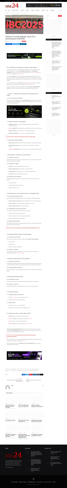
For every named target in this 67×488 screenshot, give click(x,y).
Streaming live (11, 149)
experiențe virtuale (29, 323)
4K (31, 142)
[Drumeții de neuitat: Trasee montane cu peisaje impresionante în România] (48, 62)
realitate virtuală (21, 73)
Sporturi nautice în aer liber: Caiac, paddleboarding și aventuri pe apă (56, 108)
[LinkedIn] (2, 56)
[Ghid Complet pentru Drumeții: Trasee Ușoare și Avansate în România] (48, 114)
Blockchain (11, 318)
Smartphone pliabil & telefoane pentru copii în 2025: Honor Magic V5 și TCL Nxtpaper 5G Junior (24, 436)
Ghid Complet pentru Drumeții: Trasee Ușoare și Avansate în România (56, 114)
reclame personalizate (20, 252)
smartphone (34, 72)
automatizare (25, 82)
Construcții (22, 10)
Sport (47, 10)
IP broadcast (13, 370)
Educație (27, 10)
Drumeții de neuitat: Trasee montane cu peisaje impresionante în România (56, 61)
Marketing (37, 10)
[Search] (61, 10)
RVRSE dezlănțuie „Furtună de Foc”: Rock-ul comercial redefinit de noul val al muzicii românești (57, 68)
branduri (23, 171)
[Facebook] (2, 51)
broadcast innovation (20, 369)
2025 (15, 71)
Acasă (9, 10)
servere (24, 130)
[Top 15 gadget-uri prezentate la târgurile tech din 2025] (37, 428)
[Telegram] (2, 61)
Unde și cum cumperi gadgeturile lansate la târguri (37, 406)
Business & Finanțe (15, 10)
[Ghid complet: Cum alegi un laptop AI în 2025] (24, 414)
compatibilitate (20, 133)
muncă (17, 305)
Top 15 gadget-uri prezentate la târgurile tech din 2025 (37, 435)
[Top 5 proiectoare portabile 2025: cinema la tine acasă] (37, 414)
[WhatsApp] (2, 64)
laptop (40, 72)
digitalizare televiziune (35, 369)
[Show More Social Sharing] (28, 44)
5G (9, 321)
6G (11, 321)
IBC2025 (7, 370)
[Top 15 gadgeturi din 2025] (11, 414)
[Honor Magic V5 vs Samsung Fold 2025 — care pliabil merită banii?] (11, 428)
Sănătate (43, 10)
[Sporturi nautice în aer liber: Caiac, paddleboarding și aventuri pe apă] (48, 108)
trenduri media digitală (33, 370)
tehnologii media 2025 (25, 370)
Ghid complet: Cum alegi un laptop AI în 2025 (23, 421)
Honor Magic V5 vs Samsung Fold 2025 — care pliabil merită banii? (10, 435)
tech (15, 269)
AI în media (7, 369)
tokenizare (30, 318)
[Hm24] (12, 5)
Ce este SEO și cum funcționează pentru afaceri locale (56, 96)
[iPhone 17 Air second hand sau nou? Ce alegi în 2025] (24, 399)
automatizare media (13, 369)
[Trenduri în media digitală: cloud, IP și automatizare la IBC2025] (24, 24)
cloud (25, 369)
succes (24, 340)
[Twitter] (2, 54)
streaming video (18, 370)
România (15, 339)
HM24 (9, 41)
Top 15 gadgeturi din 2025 (10, 420)
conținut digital (32, 84)
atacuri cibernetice (15, 297)
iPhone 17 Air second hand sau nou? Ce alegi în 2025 (23, 406)
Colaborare (11, 128)
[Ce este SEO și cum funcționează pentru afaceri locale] (48, 96)
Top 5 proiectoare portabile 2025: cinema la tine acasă (36, 421)
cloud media (29, 369)
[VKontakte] (2, 59)
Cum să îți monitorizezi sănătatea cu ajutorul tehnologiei (9, 406)
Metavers (10, 323)
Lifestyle (32, 10)
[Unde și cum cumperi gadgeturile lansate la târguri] (37, 399)
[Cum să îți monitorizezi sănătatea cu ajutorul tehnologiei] (11, 399)
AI (24, 133)
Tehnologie (52, 10)
